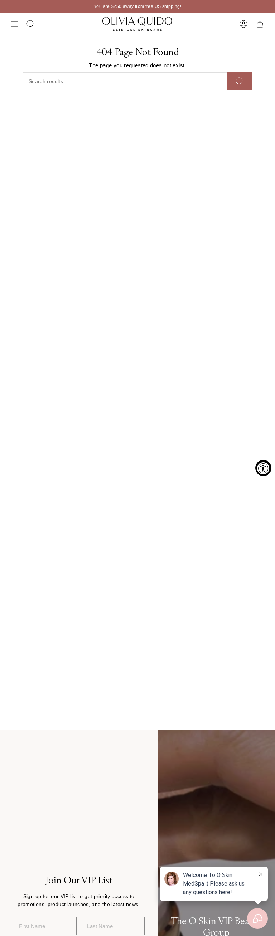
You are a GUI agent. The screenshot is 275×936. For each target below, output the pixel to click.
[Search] (239, 81)
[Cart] (260, 24)
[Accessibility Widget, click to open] (263, 468)
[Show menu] (14, 24)
